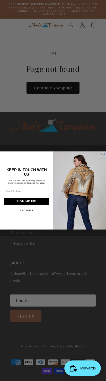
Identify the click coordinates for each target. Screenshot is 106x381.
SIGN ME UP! (26, 201)
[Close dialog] (103, 154)
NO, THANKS (26, 210)
